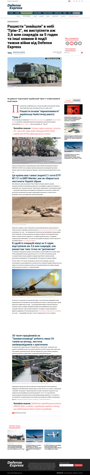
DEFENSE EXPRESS (19, 52)
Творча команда (26, 16)
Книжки (47, 16)
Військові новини (22, 412)
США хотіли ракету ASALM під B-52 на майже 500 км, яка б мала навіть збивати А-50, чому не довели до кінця (73, 137)
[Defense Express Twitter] (79, 1)
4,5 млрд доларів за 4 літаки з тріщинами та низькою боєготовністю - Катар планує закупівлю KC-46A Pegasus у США (34, 448)
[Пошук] (81, 13)
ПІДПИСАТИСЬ (78, 465)
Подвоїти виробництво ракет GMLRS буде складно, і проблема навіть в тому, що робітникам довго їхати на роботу (37, 406)
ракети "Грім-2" (25, 124)
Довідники (41, 16)
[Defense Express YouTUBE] (77, 1)
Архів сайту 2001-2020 (74, 16)
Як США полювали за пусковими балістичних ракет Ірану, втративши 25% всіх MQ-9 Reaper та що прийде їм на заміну (53, 447)
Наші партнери (55, 16)
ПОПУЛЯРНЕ (76, 100)
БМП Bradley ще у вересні (37, 120)
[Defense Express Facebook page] (74, 1)
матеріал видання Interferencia (48, 230)
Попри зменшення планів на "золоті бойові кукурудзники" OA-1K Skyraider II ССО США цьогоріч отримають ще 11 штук (15, 447)
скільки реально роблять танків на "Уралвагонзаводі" (33, 399)
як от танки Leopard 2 (29, 240)
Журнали (35, 16)
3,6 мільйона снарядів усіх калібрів (49, 311)
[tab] (68, 100)
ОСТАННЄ (68, 100)
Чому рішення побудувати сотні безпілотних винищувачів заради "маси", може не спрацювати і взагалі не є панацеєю (72, 119)
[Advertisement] (56, 7)
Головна (9, 22)
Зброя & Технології (14, 22)
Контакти (63, 16)
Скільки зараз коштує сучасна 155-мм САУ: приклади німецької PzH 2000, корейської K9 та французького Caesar (36, 131)
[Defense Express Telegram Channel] (82, 1)
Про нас (18, 16)
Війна (16, 412)
